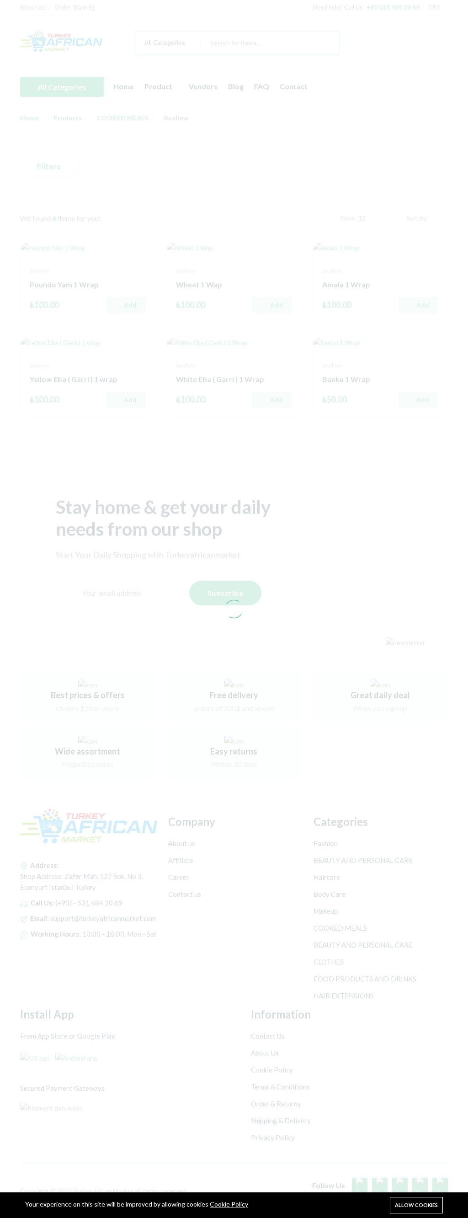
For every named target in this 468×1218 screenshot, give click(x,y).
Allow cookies (416, 1205)
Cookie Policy (229, 1204)
